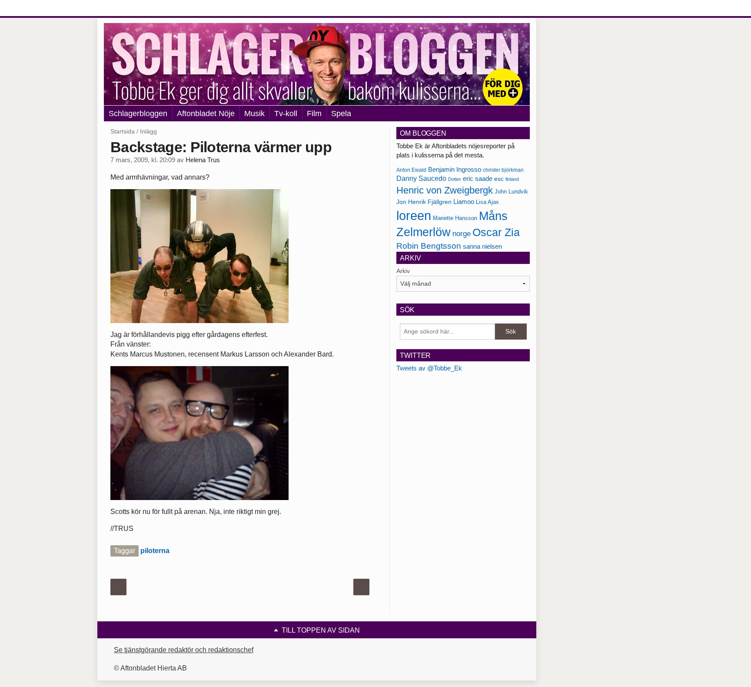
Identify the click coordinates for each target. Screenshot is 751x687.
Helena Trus (203, 160)
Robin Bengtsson (428, 245)
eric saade (477, 178)
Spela (341, 113)
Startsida (122, 131)
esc (499, 178)
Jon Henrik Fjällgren (424, 201)
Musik (254, 113)
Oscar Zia (496, 232)
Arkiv (403, 270)
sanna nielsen (482, 246)
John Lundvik (511, 191)
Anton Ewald (411, 170)
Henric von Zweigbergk (444, 190)
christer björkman (503, 170)
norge (461, 233)
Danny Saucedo (421, 178)
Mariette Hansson (455, 218)
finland (512, 179)
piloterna (154, 550)
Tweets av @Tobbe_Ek (429, 368)
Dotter (454, 179)
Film (314, 113)
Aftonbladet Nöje (206, 113)
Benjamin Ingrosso (454, 169)
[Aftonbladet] (136, 8)
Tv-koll (285, 113)
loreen (413, 215)
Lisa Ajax (487, 202)
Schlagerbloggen (138, 113)
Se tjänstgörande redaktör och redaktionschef (183, 650)
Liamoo (463, 201)
